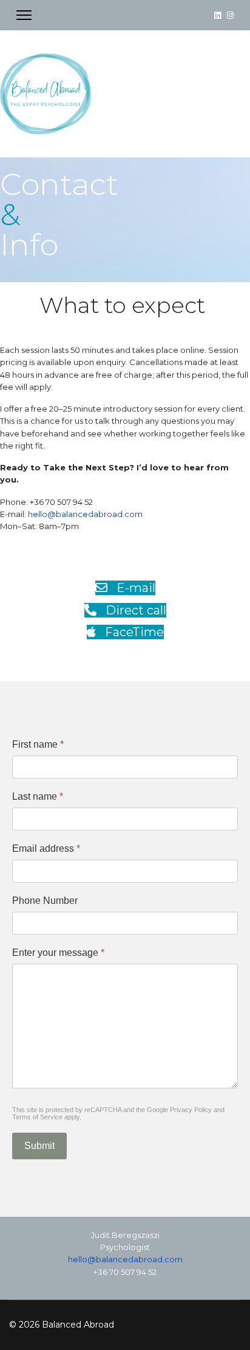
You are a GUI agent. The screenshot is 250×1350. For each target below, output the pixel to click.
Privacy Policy (191, 1109)
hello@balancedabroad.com (85, 514)
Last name (37, 796)
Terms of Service (37, 1117)
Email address (46, 848)
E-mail (134, 588)
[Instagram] (230, 15)
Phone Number (45, 900)
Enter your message (58, 952)
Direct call (134, 610)
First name (38, 744)
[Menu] (24, 15)
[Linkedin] (217, 15)
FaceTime (133, 632)
